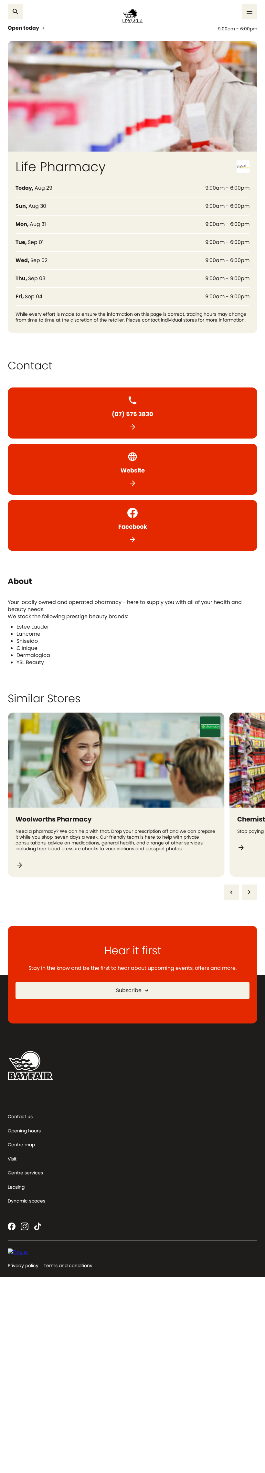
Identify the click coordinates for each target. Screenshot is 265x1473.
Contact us (20, 1116)
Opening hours (24, 1131)
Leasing (16, 1187)
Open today (27, 28)
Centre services (25, 1173)
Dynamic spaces (26, 1201)
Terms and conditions (68, 1265)
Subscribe (132, 990)
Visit (12, 1159)
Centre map (21, 1144)
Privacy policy (23, 1265)
